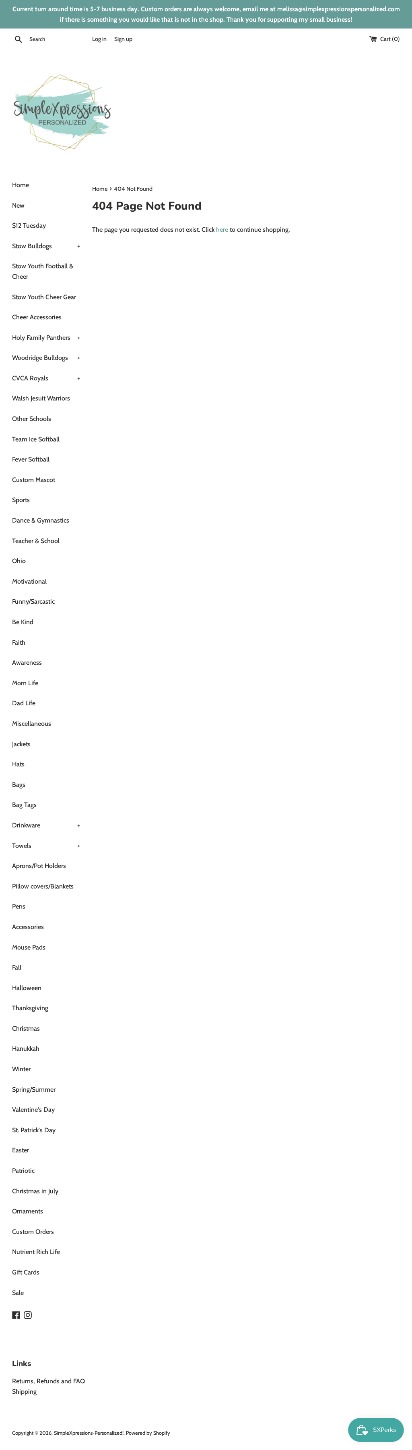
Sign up (123, 39)
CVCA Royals (46, 378)
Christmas (26, 1028)
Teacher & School (36, 541)
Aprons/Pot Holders (39, 866)
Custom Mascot (33, 480)
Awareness (27, 662)
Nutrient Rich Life (36, 1252)
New (18, 205)
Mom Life (25, 683)
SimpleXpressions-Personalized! (89, 1433)
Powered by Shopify (148, 1433)
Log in (99, 39)
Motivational (29, 581)
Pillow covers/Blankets (43, 886)
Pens (18, 906)
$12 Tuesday (29, 225)
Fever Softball (30, 459)
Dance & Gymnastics (40, 520)
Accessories (28, 927)
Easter (20, 1150)
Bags (18, 784)
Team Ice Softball (36, 439)
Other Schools (31, 419)
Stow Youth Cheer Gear (44, 297)
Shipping (24, 1391)
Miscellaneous (31, 723)
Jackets (21, 744)
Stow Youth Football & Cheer (42, 271)
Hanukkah (25, 1048)
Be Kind (22, 622)
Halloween (26, 988)
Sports (21, 500)
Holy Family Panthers (46, 337)
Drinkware (46, 825)
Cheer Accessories (37, 317)
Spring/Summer (34, 1089)
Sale (18, 1293)
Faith (18, 642)
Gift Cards (25, 1272)
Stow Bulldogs (46, 246)
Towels (46, 846)
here (222, 229)
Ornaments (27, 1211)
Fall (16, 967)
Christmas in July (35, 1191)
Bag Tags (24, 805)
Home (20, 185)
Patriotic (23, 1170)
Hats (18, 764)
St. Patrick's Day (34, 1130)
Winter (21, 1069)
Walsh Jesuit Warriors (41, 398)
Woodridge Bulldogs (46, 357)
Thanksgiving (30, 1008)
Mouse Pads (28, 947)
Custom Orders (33, 1232)
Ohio (19, 561)
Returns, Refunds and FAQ (48, 1381)
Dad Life (23, 703)
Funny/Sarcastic (33, 601)
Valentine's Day (33, 1109)
